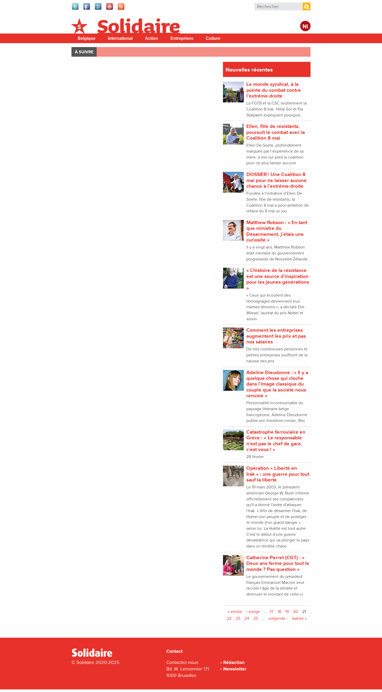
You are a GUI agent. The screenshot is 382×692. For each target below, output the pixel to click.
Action (151, 38)
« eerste (235, 611)
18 (279, 611)
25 (255, 618)
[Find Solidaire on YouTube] (110, 9)
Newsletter (234, 669)
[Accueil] (94, 656)
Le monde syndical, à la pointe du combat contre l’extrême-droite (273, 90)
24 (247, 618)
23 (238, 618)
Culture (213, 38)
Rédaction (234, 662)
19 (287, 611)
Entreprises (181, 38)
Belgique (86, 38)
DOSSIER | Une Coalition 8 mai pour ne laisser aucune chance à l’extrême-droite (276, 180)
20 (295, 611)
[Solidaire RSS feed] (121, 9)
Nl (305, 26)
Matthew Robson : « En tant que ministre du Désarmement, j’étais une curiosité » (276, 231)
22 (229, 618)
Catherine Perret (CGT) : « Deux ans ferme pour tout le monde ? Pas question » (277, 563)
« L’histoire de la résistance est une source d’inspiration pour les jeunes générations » (277, 279)
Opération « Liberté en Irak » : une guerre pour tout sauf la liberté (277, 474)
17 (271, 611)
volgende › (278, 618)
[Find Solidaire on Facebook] (87, 9)
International (120, 38)
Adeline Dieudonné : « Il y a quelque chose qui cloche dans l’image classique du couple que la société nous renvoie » (277, 384)
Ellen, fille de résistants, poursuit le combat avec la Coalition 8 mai (275, 132)
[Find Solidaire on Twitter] (75, 9)
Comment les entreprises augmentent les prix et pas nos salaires (276, 336)
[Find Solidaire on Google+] (98, 9)
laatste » (299, 618)
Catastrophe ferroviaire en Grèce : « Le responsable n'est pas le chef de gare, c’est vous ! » (275, 441)
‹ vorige (253, 611)
